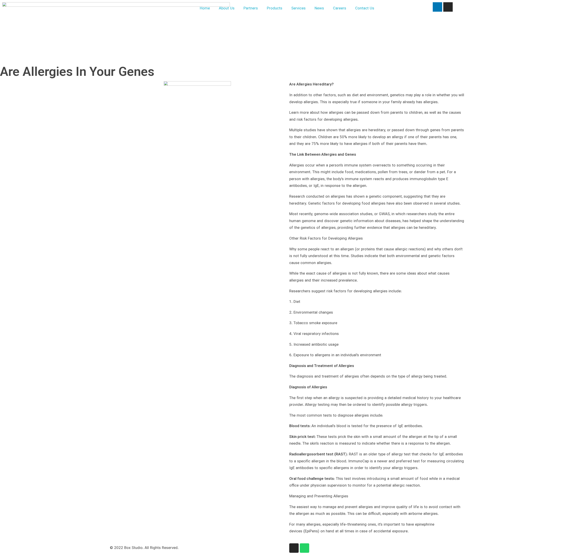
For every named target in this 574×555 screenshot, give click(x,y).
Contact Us (364, 8)
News (319, 8)
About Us (227, 8)
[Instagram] (448, 7)
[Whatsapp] (304, 548)
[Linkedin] (437, 7)
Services (298, 8)
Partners (251, 8)
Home (205, 8)
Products (274, 8)
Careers (339, 8)
